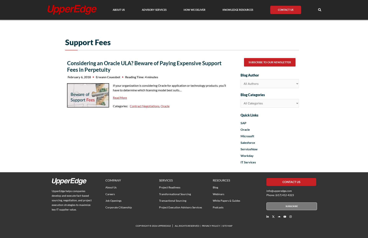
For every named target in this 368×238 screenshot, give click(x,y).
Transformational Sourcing (175, 194)
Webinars (218, 194)
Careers (110, 194)
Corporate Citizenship (118, 207)
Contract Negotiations (144, 106)
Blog (215, 187)
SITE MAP (227, 225)
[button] (320, 10)
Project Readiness (169, 187)
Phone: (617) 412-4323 (280, 195)
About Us (119, 9)
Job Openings (113, 200)
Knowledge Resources (238, 9)
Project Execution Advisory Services (180, 207)
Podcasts (218, 207)
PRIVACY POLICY (211, 225)
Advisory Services (154, 9)
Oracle (165, 106)
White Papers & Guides (226, 200)
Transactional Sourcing (172, 200)
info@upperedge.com (279, 190)
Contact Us (285, 9)
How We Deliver (194, 9)
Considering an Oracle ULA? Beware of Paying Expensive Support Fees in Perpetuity (144, 66)
